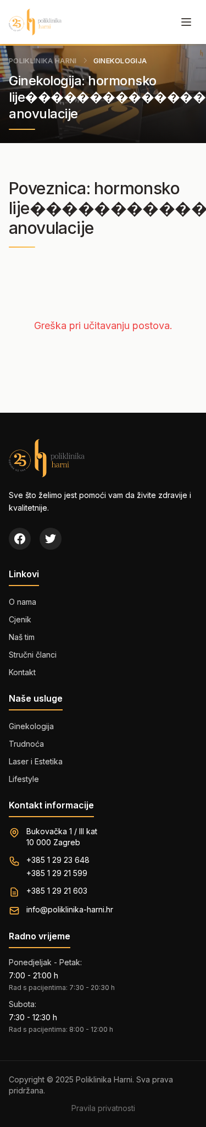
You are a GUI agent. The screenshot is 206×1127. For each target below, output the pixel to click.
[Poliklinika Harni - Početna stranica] (35, 22)
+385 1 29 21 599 (56, 873)
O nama (22, 601)
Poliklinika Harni (43, 60)
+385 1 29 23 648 (58, 860)
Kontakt (22, 672)
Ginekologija (31, 726)
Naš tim (22, 637)
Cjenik (20, 619)
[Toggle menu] (186, 22)
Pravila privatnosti (103, 1108)
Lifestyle (24, 779)
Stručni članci (33, 654)
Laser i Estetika (36, 761)
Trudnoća (26, 743)
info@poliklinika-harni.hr (69, 909)
